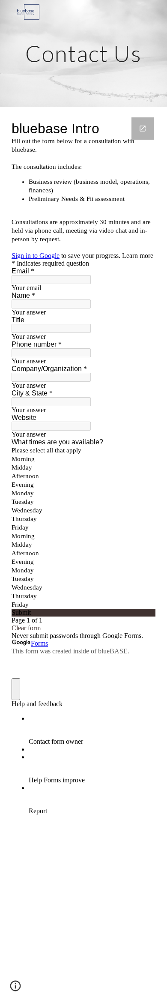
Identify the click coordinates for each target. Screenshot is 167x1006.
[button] (15, 989)
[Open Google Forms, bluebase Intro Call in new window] (142, 128)
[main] (83, 53)
